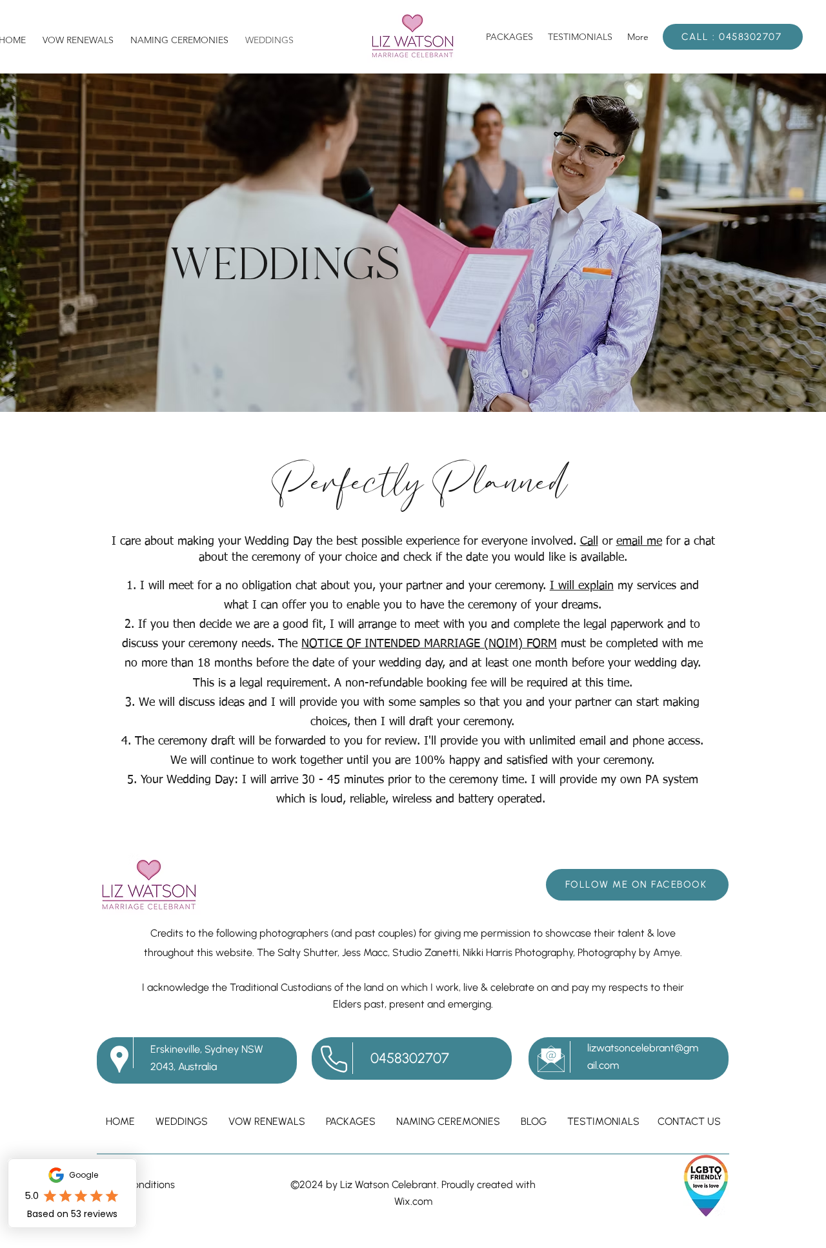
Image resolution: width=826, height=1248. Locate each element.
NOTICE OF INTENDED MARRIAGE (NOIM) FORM (429, 644)
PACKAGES (351, 1121)
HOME (120, 1121)
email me (639, 541)
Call (589, 541)
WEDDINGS (182, 1121)
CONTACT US (689, 1121)
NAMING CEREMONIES (448, 1121)
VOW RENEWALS (266, 1121)
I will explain (582, 586)
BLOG (534, 1121)
